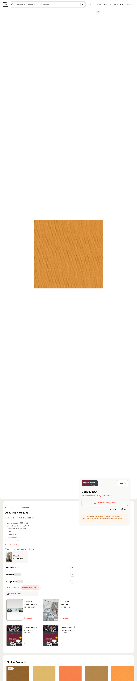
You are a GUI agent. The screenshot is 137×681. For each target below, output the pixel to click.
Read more (10, 544)
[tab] (8, 587)
